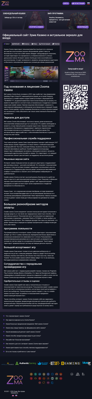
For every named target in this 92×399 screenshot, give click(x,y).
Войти (66, 3)
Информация (83, 27)
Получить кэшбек (36, 27)
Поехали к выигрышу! (75, 68)
